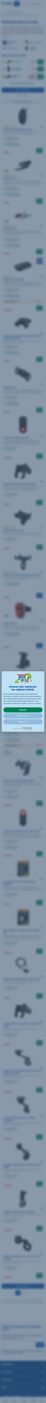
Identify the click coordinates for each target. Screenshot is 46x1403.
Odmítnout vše (23, 722)
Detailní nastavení (23, 716)
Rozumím (23, 710)
